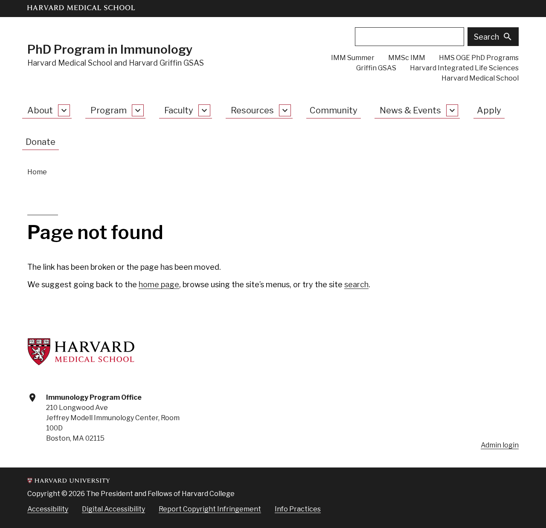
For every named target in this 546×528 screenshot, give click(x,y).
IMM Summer (353, 58)
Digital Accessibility (113, 509)
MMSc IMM (406, 58)
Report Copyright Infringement (210, 509)
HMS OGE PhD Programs (479, 58)
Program (108, 110)
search (356, 284)
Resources (252, 110)
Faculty (178, 110)
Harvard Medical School (480, 78)
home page (159, 284)
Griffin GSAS (376, 68)
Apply (489, 110)
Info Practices (298, 509)
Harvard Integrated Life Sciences (464, 68)
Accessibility (47, 509)
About (40, 110)
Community (333, 110)
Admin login (500, 445)
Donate (40, 142)
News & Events (410, 110)
